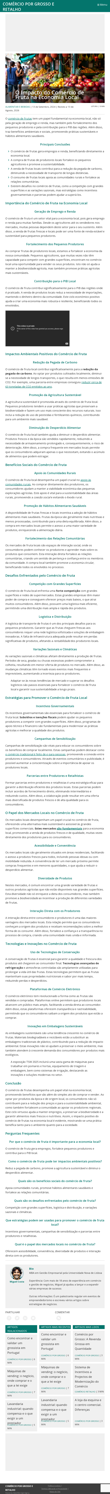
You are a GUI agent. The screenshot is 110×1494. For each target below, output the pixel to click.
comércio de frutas (20, 118)
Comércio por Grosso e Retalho (28, 6)
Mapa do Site (55, 1491)
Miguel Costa (17, 1281)
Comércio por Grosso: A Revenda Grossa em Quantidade (88, 1341)
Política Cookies (54, 1486)
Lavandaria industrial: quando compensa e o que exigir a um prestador (20, 1413)
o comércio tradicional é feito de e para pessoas (35, 754)
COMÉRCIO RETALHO (85, 1391)
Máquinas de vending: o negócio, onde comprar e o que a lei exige (20, 1378)
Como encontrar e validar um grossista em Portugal (19, 1345)
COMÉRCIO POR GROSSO (19, 1359)
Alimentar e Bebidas (17, 106)
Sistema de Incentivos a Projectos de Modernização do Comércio (87, 1376)
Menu (103, 4)
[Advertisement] (55, 32)
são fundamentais (69, 828)
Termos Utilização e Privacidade (54, 1488)
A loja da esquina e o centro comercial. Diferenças (88, 1405)
